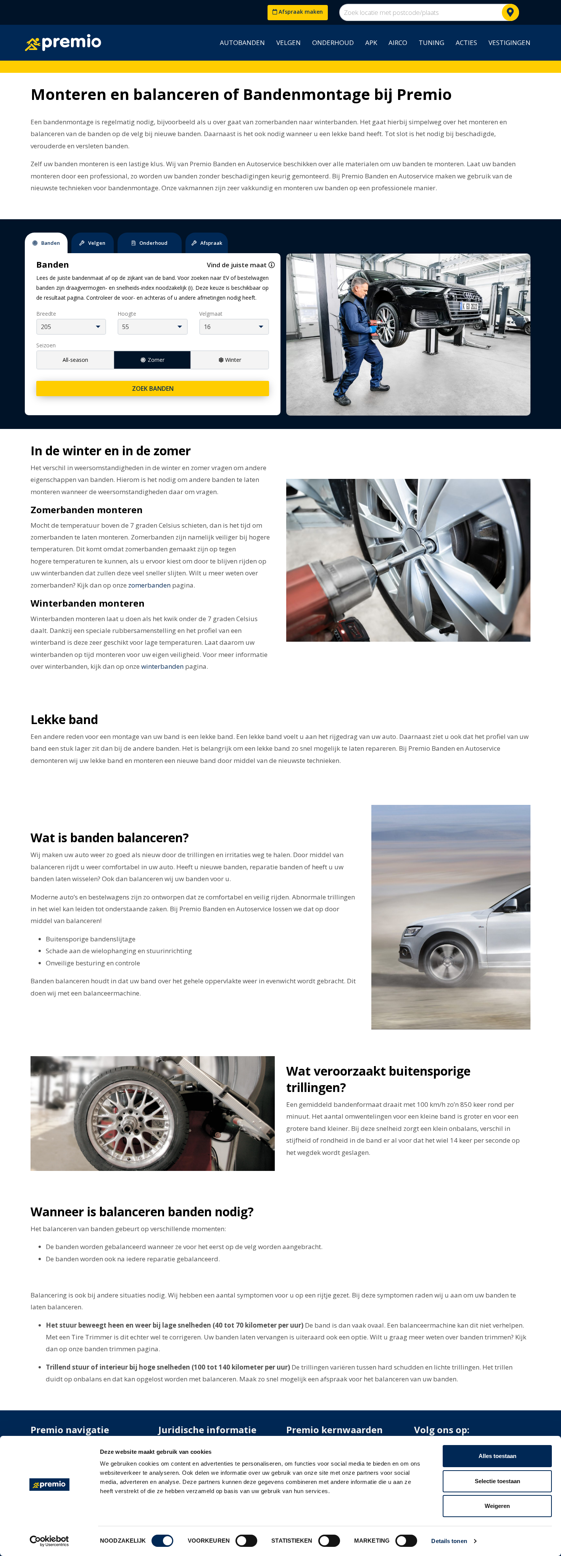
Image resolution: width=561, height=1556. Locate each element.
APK (371, 42)
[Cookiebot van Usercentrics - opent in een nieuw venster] (49, 1541)
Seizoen (46, 345)
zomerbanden (149, 585)
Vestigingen (509, 42)
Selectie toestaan (497, 1481)
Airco (398, 42)
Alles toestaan (497, 1456)
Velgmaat (210, 313)
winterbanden (162, 666)
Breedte (46, 313)
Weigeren (497, 1506)
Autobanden (242, 42)
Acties (466, 42)
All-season (75, 359)
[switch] (246, 1541)
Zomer (156, 359)
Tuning (431, 42)
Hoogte (127, 313)
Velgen (288, 42)
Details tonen (449, 1541)
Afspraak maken (300, 11)
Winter (233, 359)
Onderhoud (333, 42)
